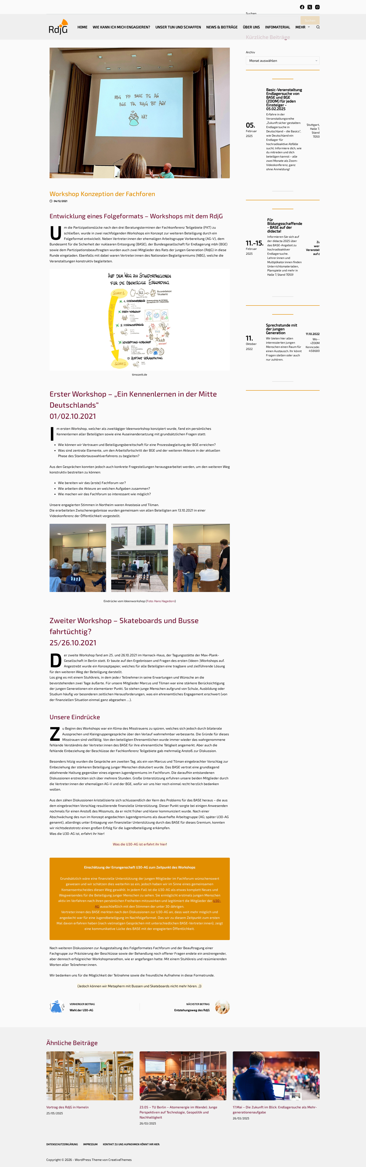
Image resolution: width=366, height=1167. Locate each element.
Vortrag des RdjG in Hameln (67, 1107)
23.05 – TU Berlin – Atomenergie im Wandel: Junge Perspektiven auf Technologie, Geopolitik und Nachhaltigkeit (178, 1112)
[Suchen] (318, 27)
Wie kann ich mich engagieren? (121, 27)
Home (82, 27)
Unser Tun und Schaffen (178, 27)
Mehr (300, 27)
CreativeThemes (120, 1159)
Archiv (250, 52)
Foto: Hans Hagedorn (161, 601)
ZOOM (316, 343)
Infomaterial (277, 27)
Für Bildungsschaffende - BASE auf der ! (284, 225)
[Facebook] (302, 7)
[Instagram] (317, 7)
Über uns (251, 27)
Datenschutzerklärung (62, 1144)
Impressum (90, 1144)
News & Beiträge (222, 27)
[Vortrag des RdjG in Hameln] (89, 1075)
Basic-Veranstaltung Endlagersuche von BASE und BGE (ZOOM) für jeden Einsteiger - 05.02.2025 (284, 99)
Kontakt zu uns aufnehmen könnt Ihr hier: (131, 1144)
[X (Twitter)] (310, 7)
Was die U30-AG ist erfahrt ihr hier (139, 844)
